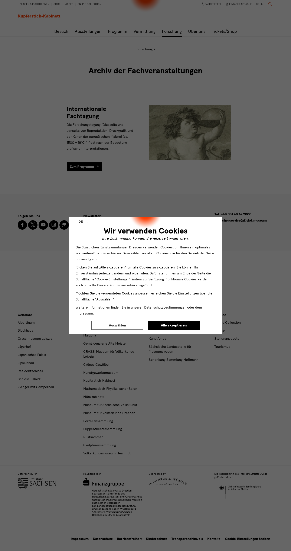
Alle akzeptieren (174, 325)
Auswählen (117, 325)
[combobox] (83, 221)
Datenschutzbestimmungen (165, 307)
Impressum (84, 313)
